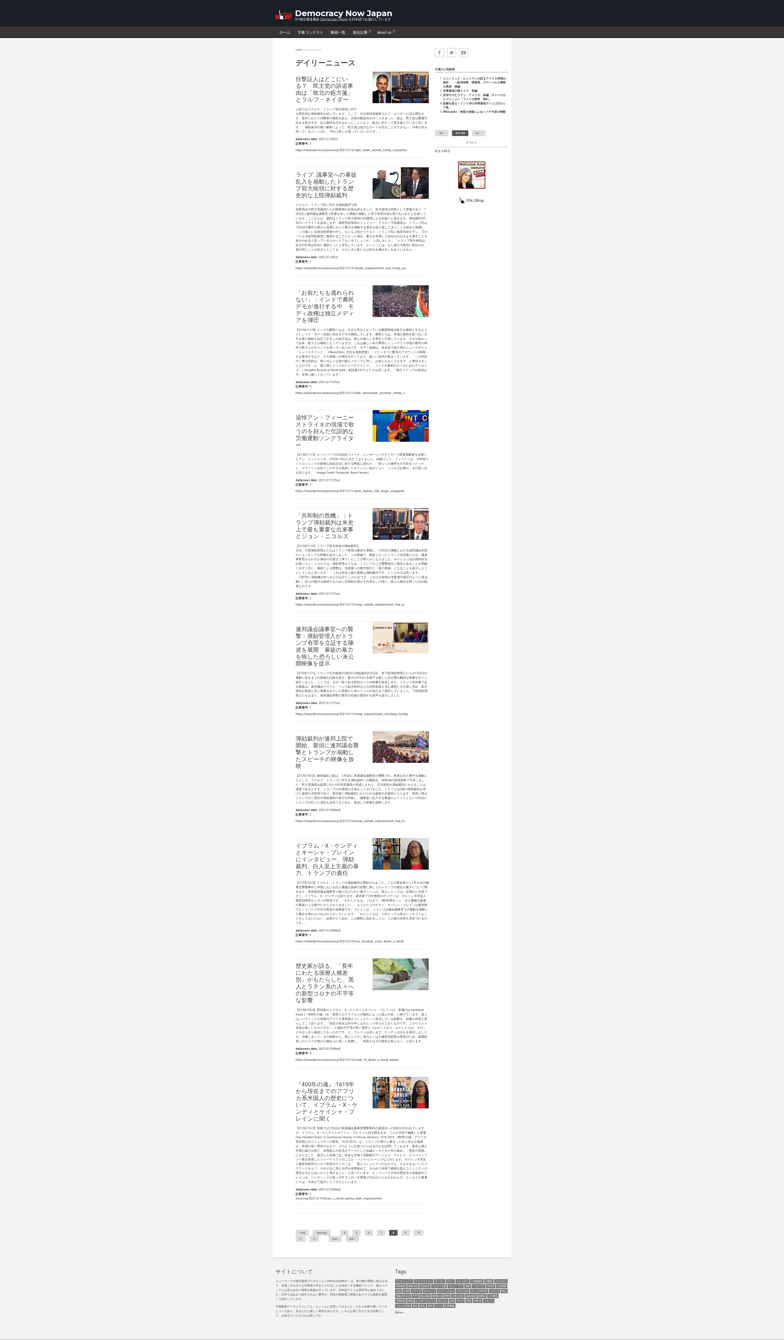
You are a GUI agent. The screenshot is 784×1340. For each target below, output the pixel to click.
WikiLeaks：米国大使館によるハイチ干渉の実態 (474, 111)
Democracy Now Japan (343, 13)
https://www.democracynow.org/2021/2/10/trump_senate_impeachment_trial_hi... (351, 821)
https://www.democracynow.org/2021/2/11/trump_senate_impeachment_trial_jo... (351, 604)
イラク (438, 1305)
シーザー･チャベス (425, 1301)
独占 (504, 1291)
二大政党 (492, 1296)
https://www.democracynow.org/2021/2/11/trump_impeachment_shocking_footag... (352, 714)
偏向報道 (471, 1296)
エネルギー (501, 1281)
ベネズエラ (478, 1286)
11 (300, 1238)
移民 (422, 1305)
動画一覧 (338, 32)
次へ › (479, 133)
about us (382, 32)
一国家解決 (476, 1281)
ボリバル (442, 1301)
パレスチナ (462, 1281)
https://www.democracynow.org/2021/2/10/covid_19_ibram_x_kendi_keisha (347, 1060)
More (398, 1312)
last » (352, 1238)
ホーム (284, 32)
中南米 (490, 1286)
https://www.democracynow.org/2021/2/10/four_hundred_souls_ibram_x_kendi (349, 941)
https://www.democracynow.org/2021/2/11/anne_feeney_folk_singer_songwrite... (351, 491)
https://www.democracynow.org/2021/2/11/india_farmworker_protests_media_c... (351, 393)
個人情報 (425, 1296)
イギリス (416, 1291)
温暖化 (482, 1296)
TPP (415, 1296)
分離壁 (489, 1281)
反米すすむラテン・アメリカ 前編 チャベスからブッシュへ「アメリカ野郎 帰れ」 (474, 97)
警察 (447, 1296)
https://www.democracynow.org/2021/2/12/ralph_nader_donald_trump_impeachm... (352, 150)
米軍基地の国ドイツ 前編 (460, 90)
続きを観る (442, 151)
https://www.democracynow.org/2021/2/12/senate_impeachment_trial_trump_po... (352, 268)
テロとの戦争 (403, 1305)
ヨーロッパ (429, 1291)
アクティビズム (446, 1291)
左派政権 (501, 1286)
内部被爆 (449, 1305)
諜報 (469, 1301)
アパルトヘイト (404, 1281)
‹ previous (321, 1232)
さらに (471, 142)
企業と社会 (457, 1296)
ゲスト (450, 1281)
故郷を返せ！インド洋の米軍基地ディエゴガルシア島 (474, 105)
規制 (468, 1286)
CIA (452, 1301)
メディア (494, 1291)
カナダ (460, 1301)
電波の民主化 (403, 1296)
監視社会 (437, 1296)
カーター (439, 1281)
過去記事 (358, 32)
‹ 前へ (441, 133)
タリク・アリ (455, 1286)
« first (302, 1232)
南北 (415, 1305)
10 (418, 1232)
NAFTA (477, 1301)
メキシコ (488, 1301)
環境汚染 (412, 1286)
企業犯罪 (400, 1301)
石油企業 (424, 1286)
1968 (406, 1291)
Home (299, 50)
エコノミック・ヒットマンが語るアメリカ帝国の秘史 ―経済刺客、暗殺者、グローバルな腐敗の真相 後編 (474, 82)
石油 (398, 1291)
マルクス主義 (439, 1286)
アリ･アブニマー (423, 1281)
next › (335, 1238)
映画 (410, 1301)
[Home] (284, 14)
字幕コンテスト (310, 32)
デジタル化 (462, 1291)
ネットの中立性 (479, 1291)
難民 (430, 1305)
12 (314, 1238)
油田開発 (400, 1286)
